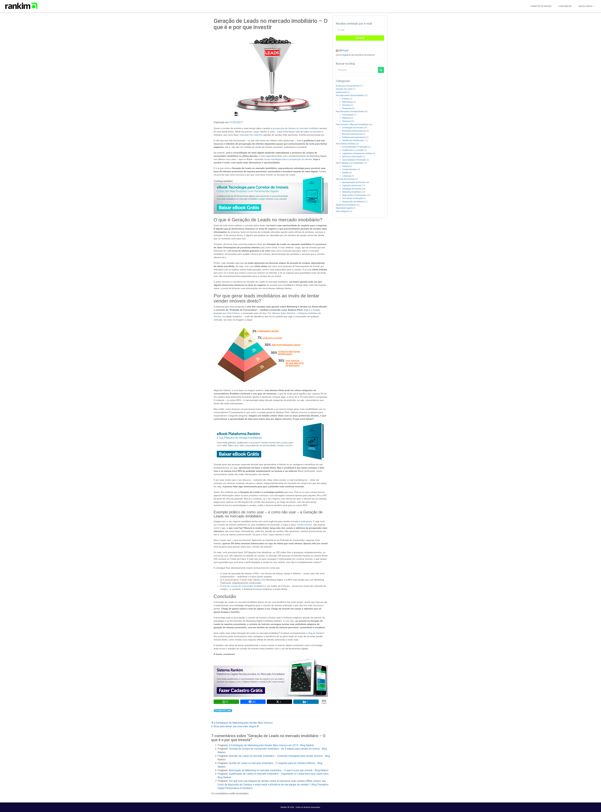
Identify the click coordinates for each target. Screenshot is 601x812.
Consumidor (565, 6)
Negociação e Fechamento (354, 195)
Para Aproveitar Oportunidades (350, 95)
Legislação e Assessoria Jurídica (357, 153)
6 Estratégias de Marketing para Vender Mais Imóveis (243, 722)
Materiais (346, 118)
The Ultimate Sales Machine (281, 313)
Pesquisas (347, 108)
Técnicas (346, 121)
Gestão (345, 172)
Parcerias (346, 105)
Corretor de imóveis (541, 6)
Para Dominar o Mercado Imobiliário (352, 124)
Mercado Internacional (352, 134)
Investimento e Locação (353, 150)
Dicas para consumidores (347, 86)
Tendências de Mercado (353, 140)
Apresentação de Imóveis (353, 182)
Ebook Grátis (586, 6)
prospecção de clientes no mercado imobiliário (296, 128)
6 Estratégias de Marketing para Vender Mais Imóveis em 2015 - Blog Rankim (271, 745)
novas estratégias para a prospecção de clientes (288, 159)
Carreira (345, 166)
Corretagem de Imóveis (352, 127)
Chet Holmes (233, 313)
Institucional (341, 92)
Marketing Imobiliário (351, 192)
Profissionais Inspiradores (354, 137)
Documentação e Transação (355, 147)
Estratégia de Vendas (351, 189)
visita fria (258, 135)
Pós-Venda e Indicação (352, 198)
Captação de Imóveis (351, 185)
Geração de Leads (223, 711)
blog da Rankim (316, 633)
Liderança (346, 176)
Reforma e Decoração (352, 156)
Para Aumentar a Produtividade (350, 111)
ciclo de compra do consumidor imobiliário (243, 586)
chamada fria (245, 135)
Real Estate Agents (344, 208)
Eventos (345, 98)
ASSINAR (360, 38)
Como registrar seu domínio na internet (355, 55)
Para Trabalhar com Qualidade (349, 163)
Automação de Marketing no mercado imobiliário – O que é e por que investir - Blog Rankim (278, 770)
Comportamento (349, 169)
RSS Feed (343, 50)
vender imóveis (304, 524)
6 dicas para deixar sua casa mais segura (234, 726)
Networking (347, 102)
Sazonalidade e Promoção (354, 160)
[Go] (381, 70)
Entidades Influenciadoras (354, 131)
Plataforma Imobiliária (346, 205)
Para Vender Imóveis (345, 179)
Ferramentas (347, 115)
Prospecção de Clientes (353, 201)
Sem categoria (342, 211)
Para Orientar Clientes (345, 144)
